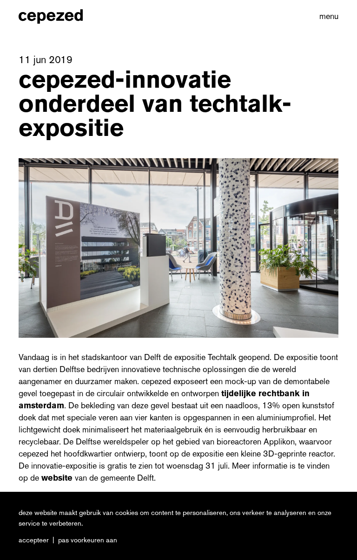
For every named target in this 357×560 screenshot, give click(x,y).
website (58, 477)
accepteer (34, 540)
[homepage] (61, 16)
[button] (327, 16)
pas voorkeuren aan (87, 540)
